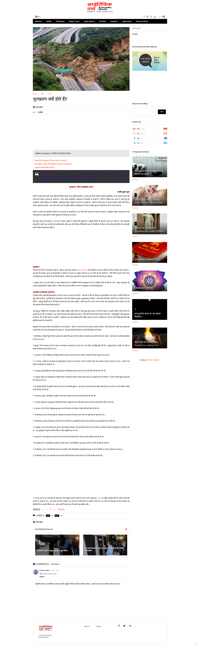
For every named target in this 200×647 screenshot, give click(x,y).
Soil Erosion (82, 270)
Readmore (135, 179)
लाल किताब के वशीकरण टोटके (147, 259)
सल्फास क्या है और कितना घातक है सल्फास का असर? (148, 172)
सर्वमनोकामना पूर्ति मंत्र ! (144, 288)
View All (61, 509)
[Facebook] (144, 17)
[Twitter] (147, 17)
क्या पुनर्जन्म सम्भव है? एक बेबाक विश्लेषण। (147, 315)
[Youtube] (155, 17)
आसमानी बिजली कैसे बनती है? (45, 167)
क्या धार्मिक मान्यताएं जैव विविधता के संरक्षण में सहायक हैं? (53, 164)
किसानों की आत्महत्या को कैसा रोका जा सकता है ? (51, 160)
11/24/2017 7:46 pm (54, 570)
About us (87, 626)
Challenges (60, 21)
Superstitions (89, 21)
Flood (98, 498)
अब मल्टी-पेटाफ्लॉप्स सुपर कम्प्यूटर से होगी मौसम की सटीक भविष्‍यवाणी (104, 549)
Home (39, 21)
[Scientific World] (100, 11)
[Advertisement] (52, 132)
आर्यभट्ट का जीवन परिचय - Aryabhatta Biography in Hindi (148, 229)
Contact (98, 626)
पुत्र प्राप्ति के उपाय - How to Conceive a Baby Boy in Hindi (148, 201)
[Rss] (151, 17)
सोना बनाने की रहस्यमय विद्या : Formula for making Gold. (146, 344)
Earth (49, 94)
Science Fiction (142, 21)
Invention (114, 21)
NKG (42, 94)
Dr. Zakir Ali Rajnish (153, 360)
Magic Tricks (74, 21)
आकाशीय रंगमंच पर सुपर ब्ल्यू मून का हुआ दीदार (52, 550)
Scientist (102, 21)
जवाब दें (41, 577)
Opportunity (126, 21)
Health (48, 21)
